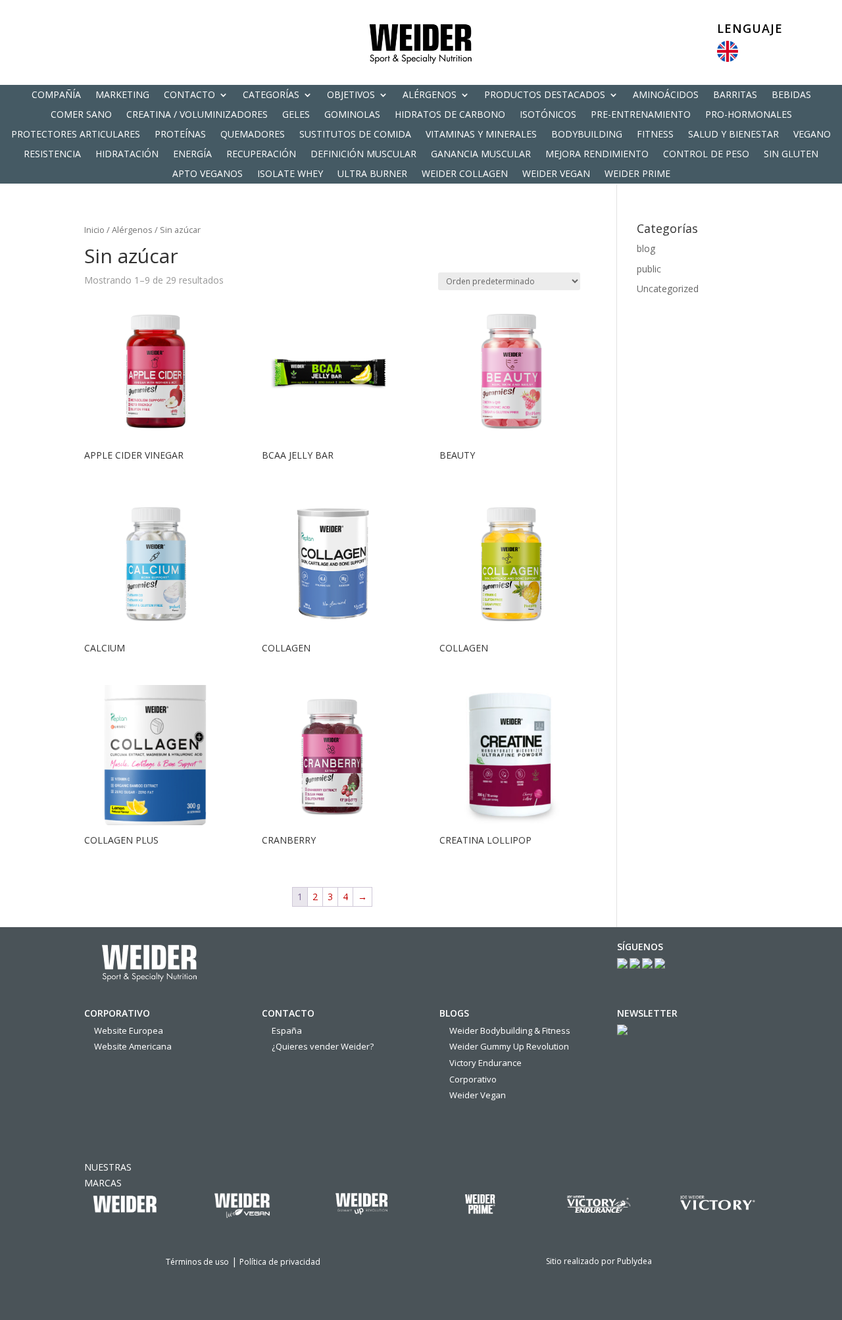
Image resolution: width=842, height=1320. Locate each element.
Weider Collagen (465, 174)
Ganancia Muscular (481, 154)
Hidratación (127, 154)
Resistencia (52, 154)
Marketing (122, 95)
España (287, 1030)
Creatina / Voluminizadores (197, 115)
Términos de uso (197, 1261)
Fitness (655, 135)
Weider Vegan (556, 174)
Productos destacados (544, 95)
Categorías (271, 95)
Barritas (735, 95)
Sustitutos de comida (355, 135)
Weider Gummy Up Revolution (509, 1046)
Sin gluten (791, 154)
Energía (192, 154)
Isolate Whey (290, 174)
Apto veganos (207, 174)
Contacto (189, 95)
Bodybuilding (586, 135)
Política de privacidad (279, 1261)
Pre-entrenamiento (641, 115)
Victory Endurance (485, 1063)
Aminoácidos (666, 95)
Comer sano (81, 115)
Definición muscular (363, 154)
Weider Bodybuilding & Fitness (509, 1030)
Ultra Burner (372, 174)
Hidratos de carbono (450, 115)
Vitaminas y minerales (481, 135)
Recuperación (261, 154)
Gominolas (352, 115)
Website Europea (128, 1030)
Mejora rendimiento (597, 154)
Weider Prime (637, 174)
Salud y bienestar (733, 135)
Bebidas (791, 95)
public (649, 269)
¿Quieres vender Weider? (323, 1046)
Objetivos (351, 95)
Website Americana (133, 1046)
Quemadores (252, 135)
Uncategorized (668, 288)
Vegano (812, 135)
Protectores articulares (75, 135)
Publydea (634, 1261)
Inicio (94, 230)
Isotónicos (548, 115)
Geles (296, 115)
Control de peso (706, 154)
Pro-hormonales (748, 115)
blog (646, 248)
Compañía (56, 95)
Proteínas (180, 135)
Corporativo (473, 1079)
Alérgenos (430, 95)
